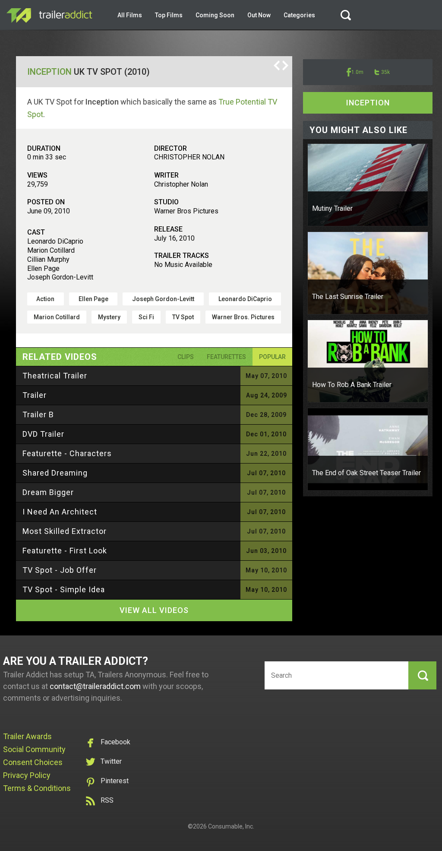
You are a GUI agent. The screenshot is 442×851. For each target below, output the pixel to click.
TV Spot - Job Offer (59, 570)
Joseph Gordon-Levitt (163, 298)
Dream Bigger (48, 492)
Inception (49, 72)
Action (45, 298)
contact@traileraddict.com (95, 686)
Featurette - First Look (64, 550)
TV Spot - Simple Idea (63, 589)
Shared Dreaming (55, 472)
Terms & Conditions (37, 788)
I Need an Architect (59, 511)
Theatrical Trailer (54, 375)
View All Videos (154, 610)
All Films (129, 15)
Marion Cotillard (57, 317)
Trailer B (38, 414)
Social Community (34, 749)
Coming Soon (215, 15)
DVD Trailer (43, 433)
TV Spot (183, 317)
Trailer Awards (27, 736)
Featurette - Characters (67, 453)
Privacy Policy (27, 775)
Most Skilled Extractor (64, 531)
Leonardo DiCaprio (245, 298)
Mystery (109, 317)
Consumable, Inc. (231, 826)
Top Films (169, 15)
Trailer (34, 395)
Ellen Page (93, 298)
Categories (299, 15)
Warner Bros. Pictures (243, 317)
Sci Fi (146, 317)
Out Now (259, 15)
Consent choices (33, 762)
